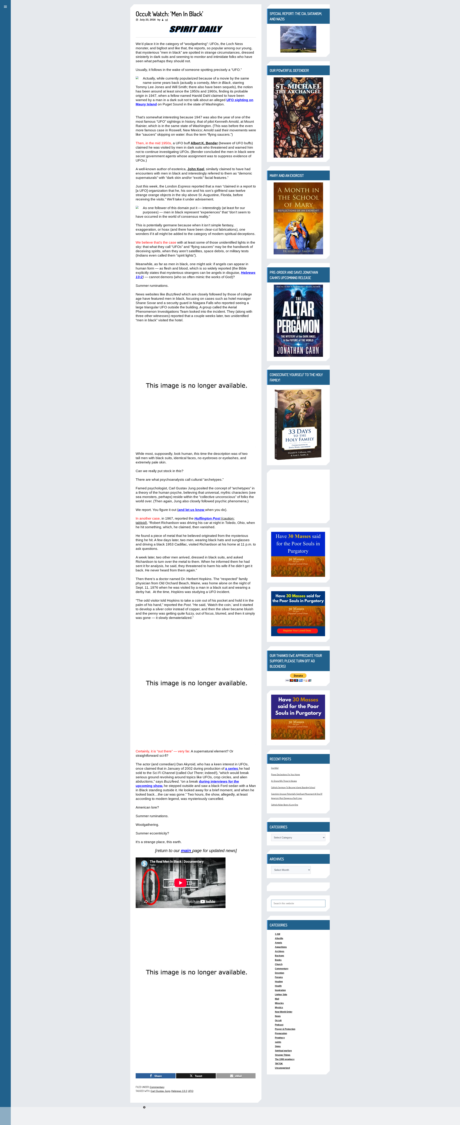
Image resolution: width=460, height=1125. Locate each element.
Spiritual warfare (283, 1050)
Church (278, 964)
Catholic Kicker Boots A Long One (284, 804)
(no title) (275, 768)
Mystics (279, 1007)
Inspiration (280, 990)
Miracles (279, 1003)
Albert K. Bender (204, 143)
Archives (279, 951)
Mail (277, 999)
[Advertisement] (298, 496)
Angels (278, 942)
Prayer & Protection (285, 1029)
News (278, 1016)
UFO (190, 1091)
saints (278, 1042)
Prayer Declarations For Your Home (285, 774)
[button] (5, 6)
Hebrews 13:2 (179, 1091)
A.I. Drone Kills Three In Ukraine (284, 781)
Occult (278, 1020)
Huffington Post (207, 518)
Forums (279, 977)
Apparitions (281, 947)
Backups (279, 955)
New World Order (283, 1012)
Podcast (279, 1025)
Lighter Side (281, 994)
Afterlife (279, 938)
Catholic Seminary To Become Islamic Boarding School (293, 787)
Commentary (157, 1087)
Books (278, 960)
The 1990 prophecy (285, 1059)
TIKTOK (279, 1063)
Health (278, 986)
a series (231, 768)
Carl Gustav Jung (160, 1091)
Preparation (281, 1033)
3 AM (277, 934)
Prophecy (280, 1037)
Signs (278, 1046)
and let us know (191, 510)
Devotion (279, 973)
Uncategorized (282, 1068)
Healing (279, 981)
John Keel (195, 169)
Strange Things (282, 1055)
